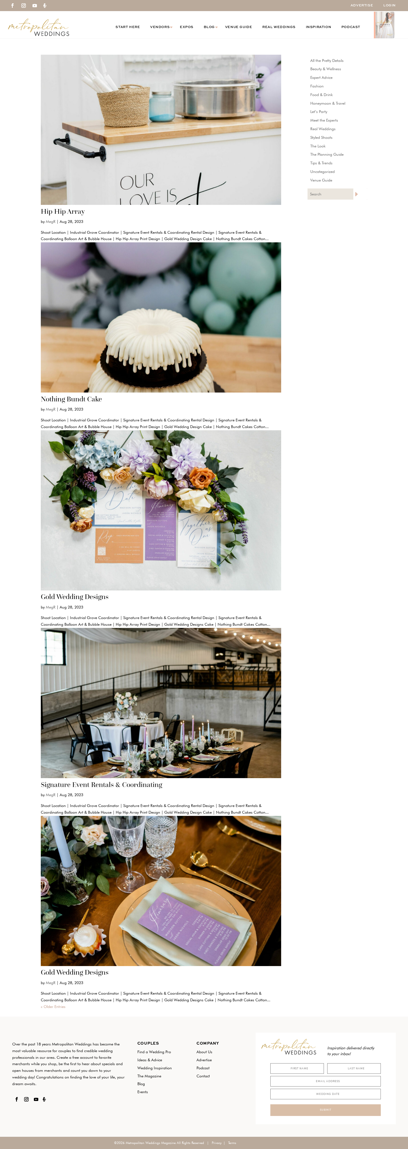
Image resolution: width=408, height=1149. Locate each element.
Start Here (127, 27)
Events (142, 1092)
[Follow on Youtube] (34, 5)
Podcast (350, 27)
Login (389, 5)
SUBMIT (325, 1110)
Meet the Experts (324, 120)
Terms (232, 1143)
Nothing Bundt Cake (71, 398)
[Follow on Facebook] (12, 5)
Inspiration (318, 27)
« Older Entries (53, 1006)
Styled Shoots (321, 137)
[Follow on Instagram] (23, 5)
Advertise (362, 5)
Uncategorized (322, 171)
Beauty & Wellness (325, 69)
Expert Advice (321, 77)
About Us (204, 1052)
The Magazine (149, 1076)
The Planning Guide (327, 154)
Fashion (317, 86)
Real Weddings (279, 27)
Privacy (216, 1143)
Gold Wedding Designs (75, 596)
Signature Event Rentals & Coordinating (101, 784)
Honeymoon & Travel (327, 103)
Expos (186, 27)
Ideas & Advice (149, 1060)
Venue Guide (238, 27)
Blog (209, 27)
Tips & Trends (321, 163)
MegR (51, 221)
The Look (318, 146)
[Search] (360, 194)
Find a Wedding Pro (154, 1052)
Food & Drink (321, 94)
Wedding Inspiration (154, 1068)
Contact (203, 1076)
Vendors (160, 27)
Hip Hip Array (63, 211)
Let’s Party (318, 111)
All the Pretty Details (327, 60)
